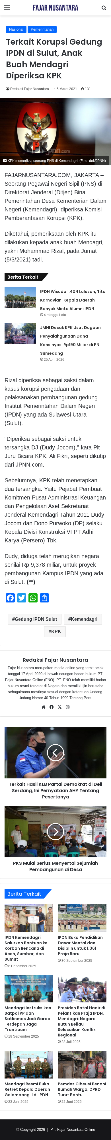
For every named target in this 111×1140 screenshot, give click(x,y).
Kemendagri (84, 619)
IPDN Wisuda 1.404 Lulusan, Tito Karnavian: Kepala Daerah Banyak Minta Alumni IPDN (73, 300)
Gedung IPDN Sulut (36, 619)
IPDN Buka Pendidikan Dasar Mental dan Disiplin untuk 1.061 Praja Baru (80, 946)
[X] (59, 707)
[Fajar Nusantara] (55, 7)
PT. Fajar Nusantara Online (72, 1129)
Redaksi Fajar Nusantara (29, 89)
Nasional (16, 29)
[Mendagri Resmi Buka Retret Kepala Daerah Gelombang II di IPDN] (29, 1064)
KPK (56, 631)
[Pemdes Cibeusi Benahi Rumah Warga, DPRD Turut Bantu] (82, 1064)
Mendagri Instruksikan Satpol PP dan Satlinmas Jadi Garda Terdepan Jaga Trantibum (28, 1018)
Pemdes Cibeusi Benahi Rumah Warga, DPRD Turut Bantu (82, 1089)
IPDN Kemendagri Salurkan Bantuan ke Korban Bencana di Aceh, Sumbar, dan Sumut (26, 948)
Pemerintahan (42, 29)
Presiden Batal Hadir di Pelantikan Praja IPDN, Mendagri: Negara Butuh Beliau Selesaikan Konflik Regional (81, 1021)
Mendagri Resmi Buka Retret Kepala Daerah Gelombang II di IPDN (27, 1089)
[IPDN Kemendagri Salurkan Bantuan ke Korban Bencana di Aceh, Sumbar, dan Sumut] (29, 918)
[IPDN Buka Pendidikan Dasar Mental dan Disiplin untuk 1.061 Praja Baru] (82, 918)
